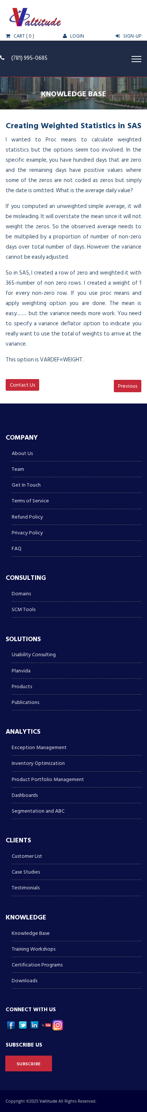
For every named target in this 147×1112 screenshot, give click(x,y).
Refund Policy (27, 517)
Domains (21, 593)
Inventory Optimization (38, 763)
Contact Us (22, 385)
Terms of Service (30, 500)
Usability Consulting (34, 654)
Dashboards (25, 795)
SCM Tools (23, 609)
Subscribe (29, 1064)
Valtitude (49, 1101)
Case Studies (26, 872)
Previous (127, 386)
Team (18, 469)
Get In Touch (26, 485)
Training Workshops (33, 949)
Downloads (24, 980)
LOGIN (76, 36)
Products (22, 686)
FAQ (16, 548)
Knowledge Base (31, 933)
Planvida (21, 670)
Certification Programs (37, 964)
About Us (22, 453)
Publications (25, 702)
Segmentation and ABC (38, 811)
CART (18, 36)
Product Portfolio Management (48, 779)
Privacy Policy (27, 532)
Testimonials (26, 887)
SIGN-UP (131, 36)
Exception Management (39, 747)
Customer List (27, 856)
